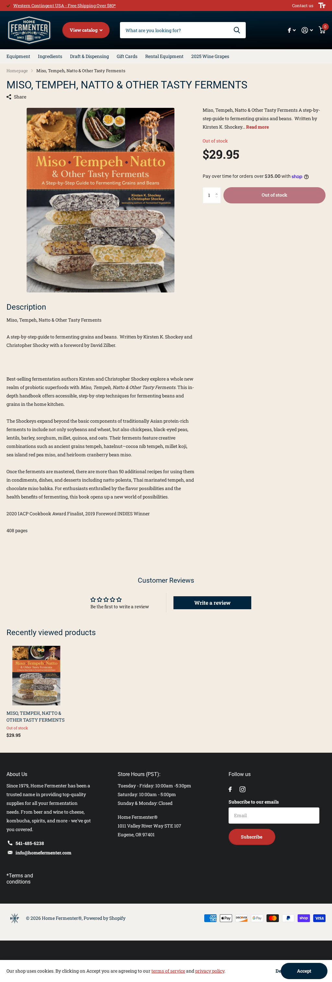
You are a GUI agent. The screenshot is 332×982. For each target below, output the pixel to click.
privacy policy (209, 971)
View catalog (84, 30)
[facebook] (230, 789)
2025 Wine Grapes (210, 56)
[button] (218, 189)
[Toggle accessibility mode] (322, 5)
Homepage (17, 71)
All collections (18, 56)
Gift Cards (127, 56)
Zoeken (237, 30)
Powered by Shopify (104, 918)
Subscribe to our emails (254, 802)
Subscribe (252, 837)
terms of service (168, 971)
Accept (304, 971)
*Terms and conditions (19, 879)
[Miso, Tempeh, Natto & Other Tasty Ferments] (36, 675)
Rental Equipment (164, 56)
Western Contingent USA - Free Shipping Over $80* (64, 5)
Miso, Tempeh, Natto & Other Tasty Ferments (35, 716)
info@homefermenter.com (43, 853)
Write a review (212, 602)
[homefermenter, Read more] (292, 30)
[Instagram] (242, 789)
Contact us (302, 5)
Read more (257, 127)
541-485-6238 (30, 843)
